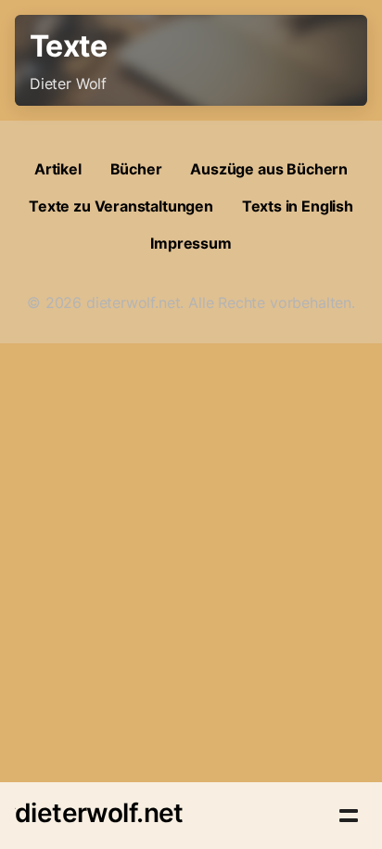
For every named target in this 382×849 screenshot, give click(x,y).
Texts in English (297, 206)
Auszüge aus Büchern (269, 169)
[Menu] (348, 815)
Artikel (58, 169)
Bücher (136, 169)
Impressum (190, 243)
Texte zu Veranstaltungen (121, 206)
